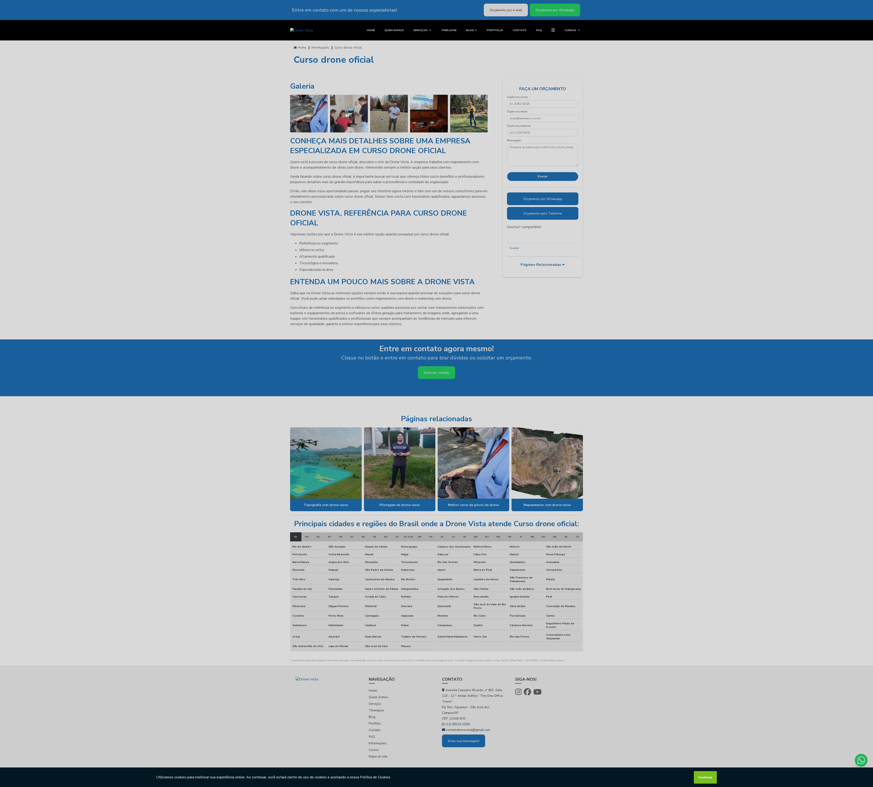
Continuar (705, 777)
